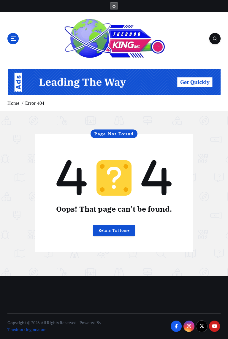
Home (13, 103)
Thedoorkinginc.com (26, 329)
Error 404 (34, 103)
